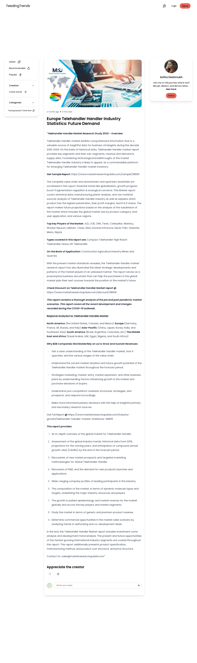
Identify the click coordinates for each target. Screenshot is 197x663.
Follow (171, 95)
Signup (185, 6)
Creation (14, 85)
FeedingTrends (18, 6)
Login (173, 6)
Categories (15, 102)
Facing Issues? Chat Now (19, 110)
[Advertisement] (98, 34)
